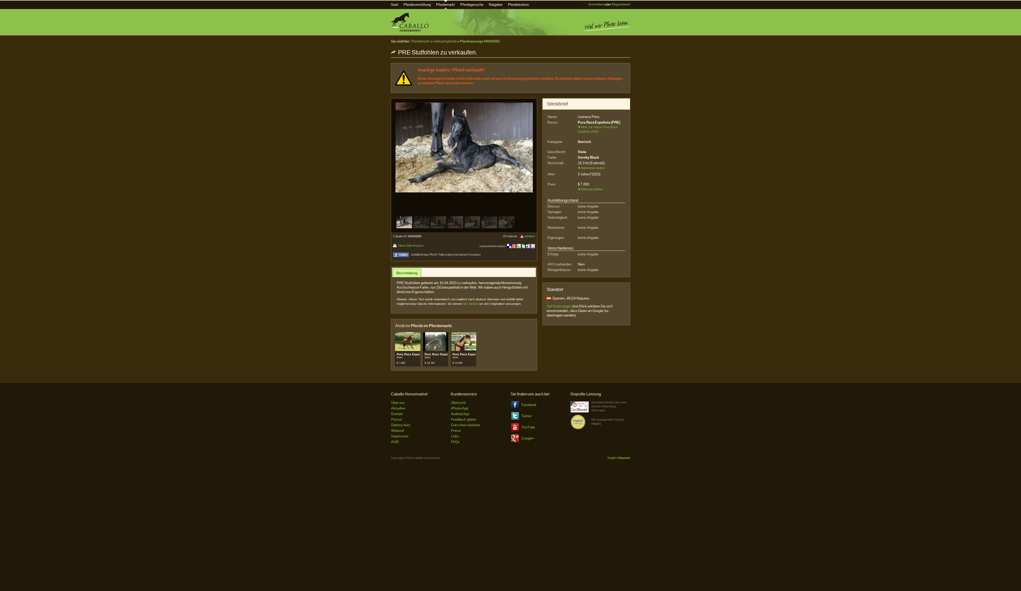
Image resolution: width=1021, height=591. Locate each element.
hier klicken (470, 303)
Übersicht (458, 403)
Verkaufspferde (445, 41)
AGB (395, 442)
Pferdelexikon (518, 5)
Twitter (526, 416)
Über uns (398, 403)
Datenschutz (401, 425)
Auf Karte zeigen (559, 306)
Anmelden (596, 4)
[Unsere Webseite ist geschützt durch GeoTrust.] (580, 411)
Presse (396, 419)
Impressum (399, 436)
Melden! (530, 236)
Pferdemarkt (445, 5)
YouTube (528, 427)
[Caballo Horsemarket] (409, 30)
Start (394, 5)
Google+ (527, 438)
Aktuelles (398, 408)
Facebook (529, 405)
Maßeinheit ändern (593, 168)
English (612, 457)
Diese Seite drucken (410, 245)
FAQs (455, 442)
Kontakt (397, 414)
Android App (460, 414)
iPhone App (459, 408)
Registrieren (621, 4)
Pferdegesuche (471, 5)
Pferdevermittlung (417, 5)
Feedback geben (463, 419)
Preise (456, 431)
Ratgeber (496, 5)
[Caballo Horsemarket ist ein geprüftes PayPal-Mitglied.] (578, 428)
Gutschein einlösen (465, 425)
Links (455, 436)
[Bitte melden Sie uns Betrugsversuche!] (522, 236)
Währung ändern (592, 189)
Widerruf (397, 431)
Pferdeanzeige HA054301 (480, 41)
